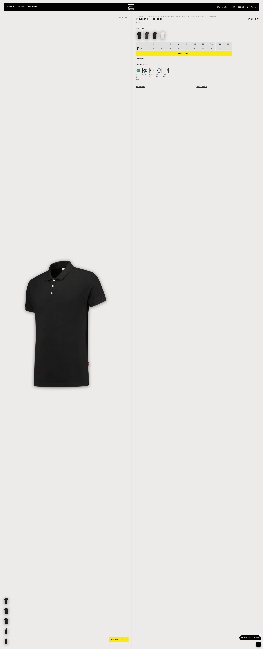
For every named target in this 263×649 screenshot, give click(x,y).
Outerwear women (176, 16)
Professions (32, 7)
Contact (241, 7)
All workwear (140, 16)
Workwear (213, 16)
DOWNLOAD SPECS (202, 87)
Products (10, 7)
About (233, 7)
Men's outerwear (149, 16)
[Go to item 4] (6, 631)
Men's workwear (159, 16)
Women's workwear (193, 16)
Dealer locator (222, 7)
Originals (167, 16)
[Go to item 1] (6, 601)
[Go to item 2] (6, 611)
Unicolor (184, 16)
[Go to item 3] (6, 621)
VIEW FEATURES (140, 87)
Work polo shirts (205, 16)
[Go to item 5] (6, 641)
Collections (21, 7)
